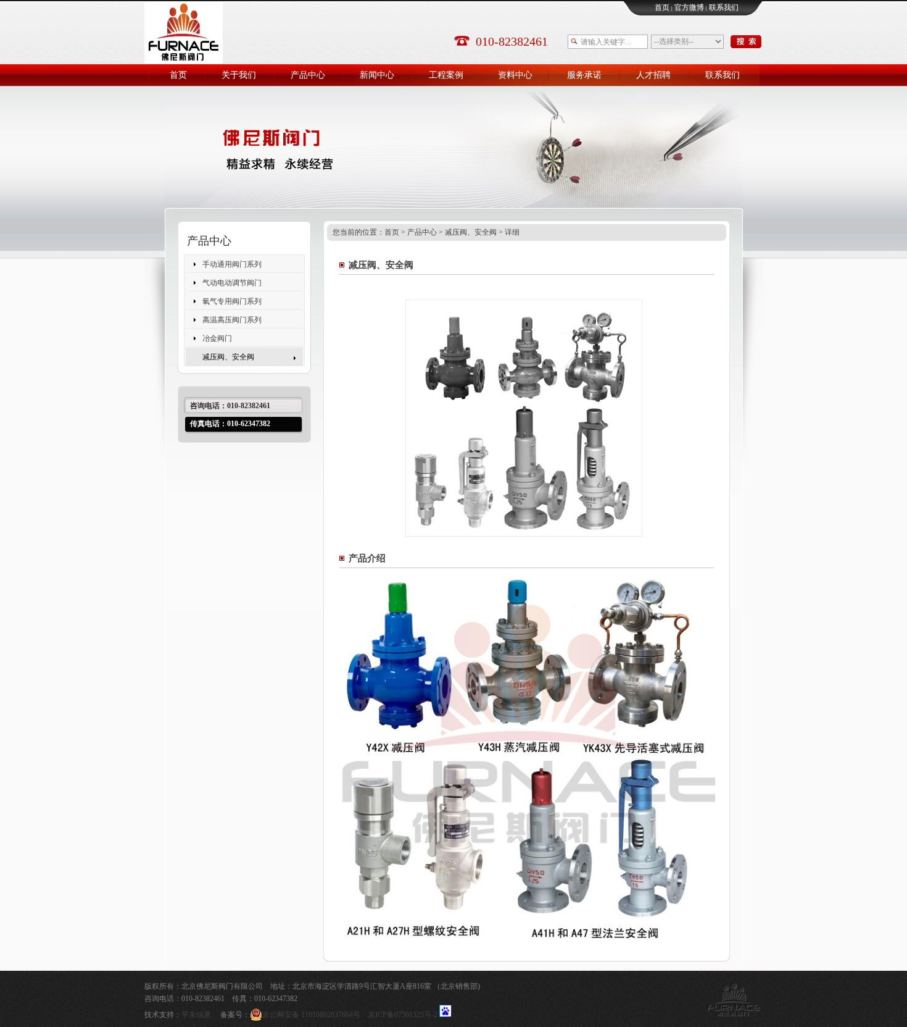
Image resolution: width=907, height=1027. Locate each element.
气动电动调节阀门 (232, 283)
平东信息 (196, 1014)
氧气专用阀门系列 (232, 301)
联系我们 (724, 7)
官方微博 (689, 7)
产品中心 (422, 232)
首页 (662, 7)
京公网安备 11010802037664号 (311, 1014)
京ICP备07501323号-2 (402, 1014)
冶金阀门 (217, 338)
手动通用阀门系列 (232, 264)
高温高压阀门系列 (232, 320)
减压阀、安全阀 (228, 357)
